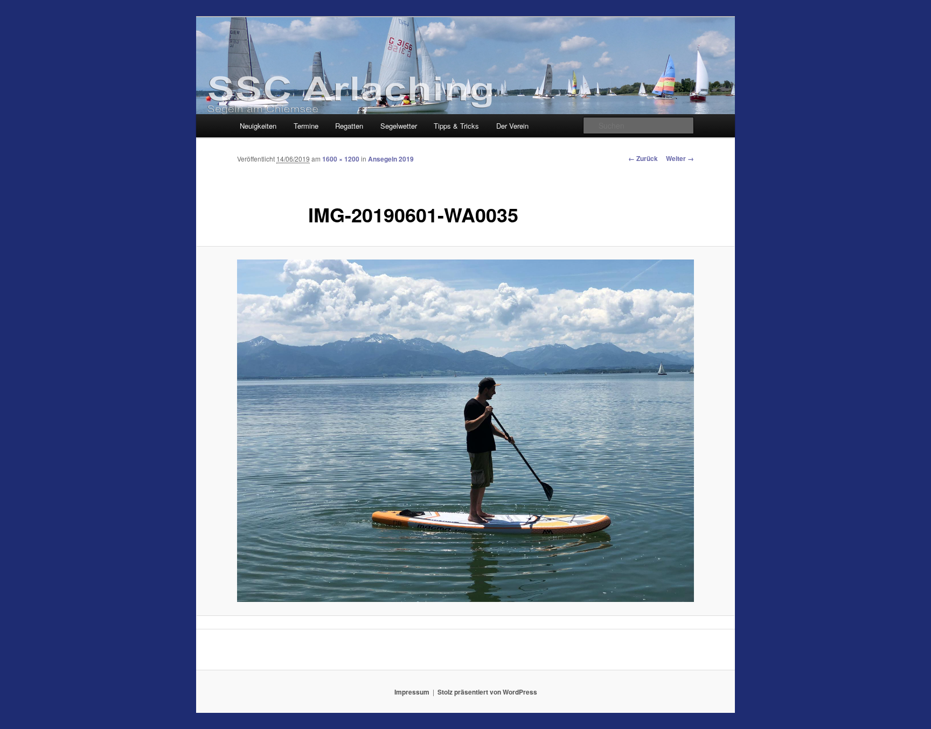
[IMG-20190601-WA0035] (465, 431)
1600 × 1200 (340, 159)
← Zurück (643, 158)
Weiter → (680, 158)
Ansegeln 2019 (391, 159)
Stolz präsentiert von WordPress (487, 692)
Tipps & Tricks (456, 126)
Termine (306, 126)
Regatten (349, 126)
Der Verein (512, 126)
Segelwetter (398, 126)
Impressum (411, 692)
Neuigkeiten (258, 126)
